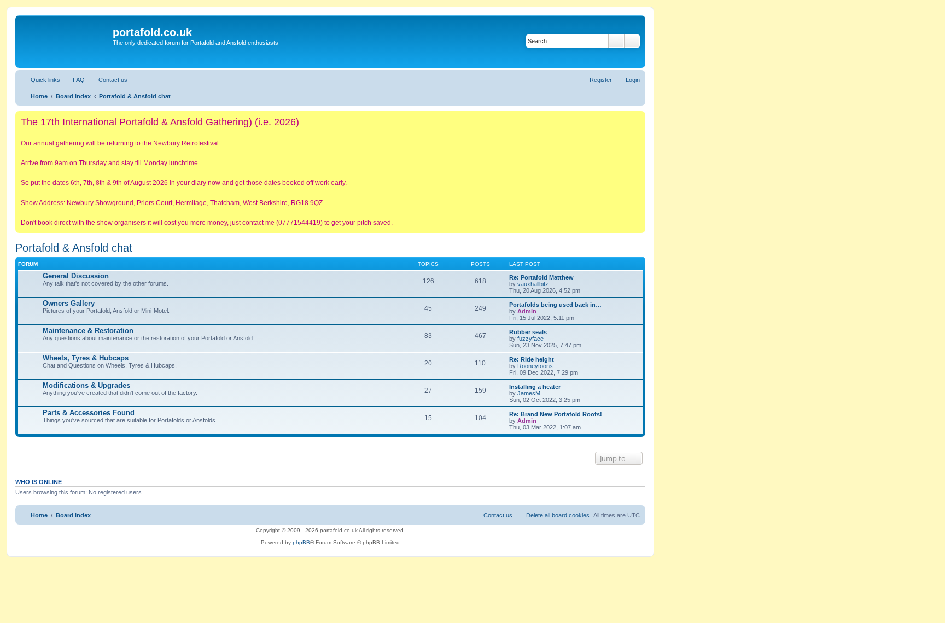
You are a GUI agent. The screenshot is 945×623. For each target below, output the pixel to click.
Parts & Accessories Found (89, 413)
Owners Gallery (69, 303)
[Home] (65, 41)
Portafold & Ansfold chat (73, 248)
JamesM (528, 393)
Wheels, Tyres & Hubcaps (86, 358)
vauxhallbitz (533, 284)
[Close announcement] (636, 120)
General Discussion (76, 276)
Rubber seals (528, 332)
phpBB (301, 542)
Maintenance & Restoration (88, 331)
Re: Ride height (531, 359)
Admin (526, 311)
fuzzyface (530, 338)
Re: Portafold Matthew (541, 277)
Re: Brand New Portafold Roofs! (555, 414)
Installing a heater (535, 386)
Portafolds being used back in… (555, 304)
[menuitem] (74, 79)
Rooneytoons (535, 366)
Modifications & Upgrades (86, 385)
